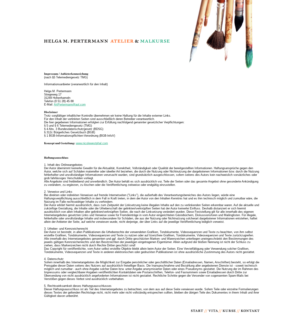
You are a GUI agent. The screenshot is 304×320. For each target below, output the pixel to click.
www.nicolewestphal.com (92, 143)
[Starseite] (152, 70)
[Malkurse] (229, 315)
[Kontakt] (250, 315)
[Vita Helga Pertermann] (213, 315)
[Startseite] (197, 315)
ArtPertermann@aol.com (70, 104)
